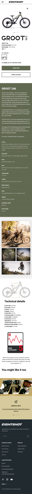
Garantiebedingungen (7, 469)
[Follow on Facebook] (3, 479)
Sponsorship (21, 449)
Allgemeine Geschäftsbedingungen (8, 473)
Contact (4, 454)
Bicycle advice (5, 446)
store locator (5, 449)
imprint (3, 463)
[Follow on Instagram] (7, 479)
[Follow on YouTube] (11, 479)
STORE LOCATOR (16, 74)
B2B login (20, 451)
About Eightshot (22, 446)
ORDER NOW (16, 68)
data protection (6, 466)
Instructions (5, 451)
